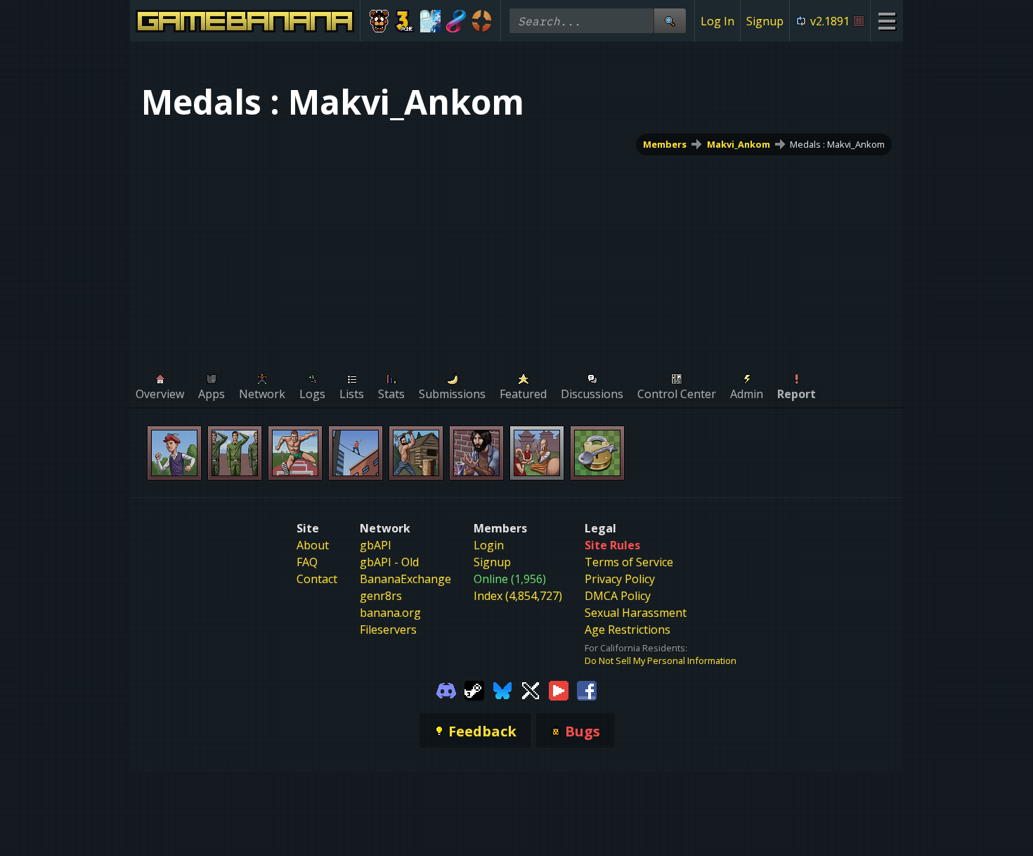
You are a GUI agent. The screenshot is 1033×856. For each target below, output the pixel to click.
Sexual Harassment (636, 612)
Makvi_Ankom (738, 144)
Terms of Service (629, 562)
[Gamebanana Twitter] (530, 689)
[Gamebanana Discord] (446, 689)
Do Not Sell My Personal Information (660, 660)
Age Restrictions (627, 629)
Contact (317, 579)
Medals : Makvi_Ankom (837, 144)
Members (665, 144)
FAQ (307, 562)
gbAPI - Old (389, 562)
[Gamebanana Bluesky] (502, 689)
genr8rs (381, 595)
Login (489, 545)
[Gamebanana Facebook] (587, 689)
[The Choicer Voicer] (430, 21)
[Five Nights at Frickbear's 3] (379, 21)
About (313, 545)
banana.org (390, 612)
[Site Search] (670, 20)
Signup (765, 21)
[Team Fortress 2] (482, 21)
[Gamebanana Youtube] (558, 689)
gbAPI (375, 545)
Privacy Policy (620, 579)
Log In (717, 21)
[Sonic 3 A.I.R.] (405, 21)
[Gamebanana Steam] (474, 689)
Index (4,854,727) (518, 595)
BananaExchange (405, 579)
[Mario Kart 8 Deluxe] (456, 21)
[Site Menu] (886, 20)
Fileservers (388, 629)
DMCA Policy (618, 595)
